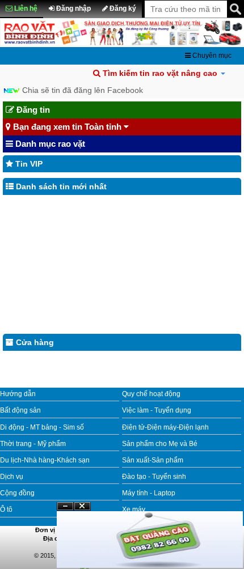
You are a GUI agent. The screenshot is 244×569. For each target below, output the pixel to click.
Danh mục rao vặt (49, 143)
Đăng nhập (72, 8)
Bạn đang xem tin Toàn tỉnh (67, 126)
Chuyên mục (211, 56)
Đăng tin (32, 109)
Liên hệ (24, 8)
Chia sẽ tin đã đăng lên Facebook (82, 90)
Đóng (82, 510)
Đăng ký (122, 8)
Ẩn (65, 506)
